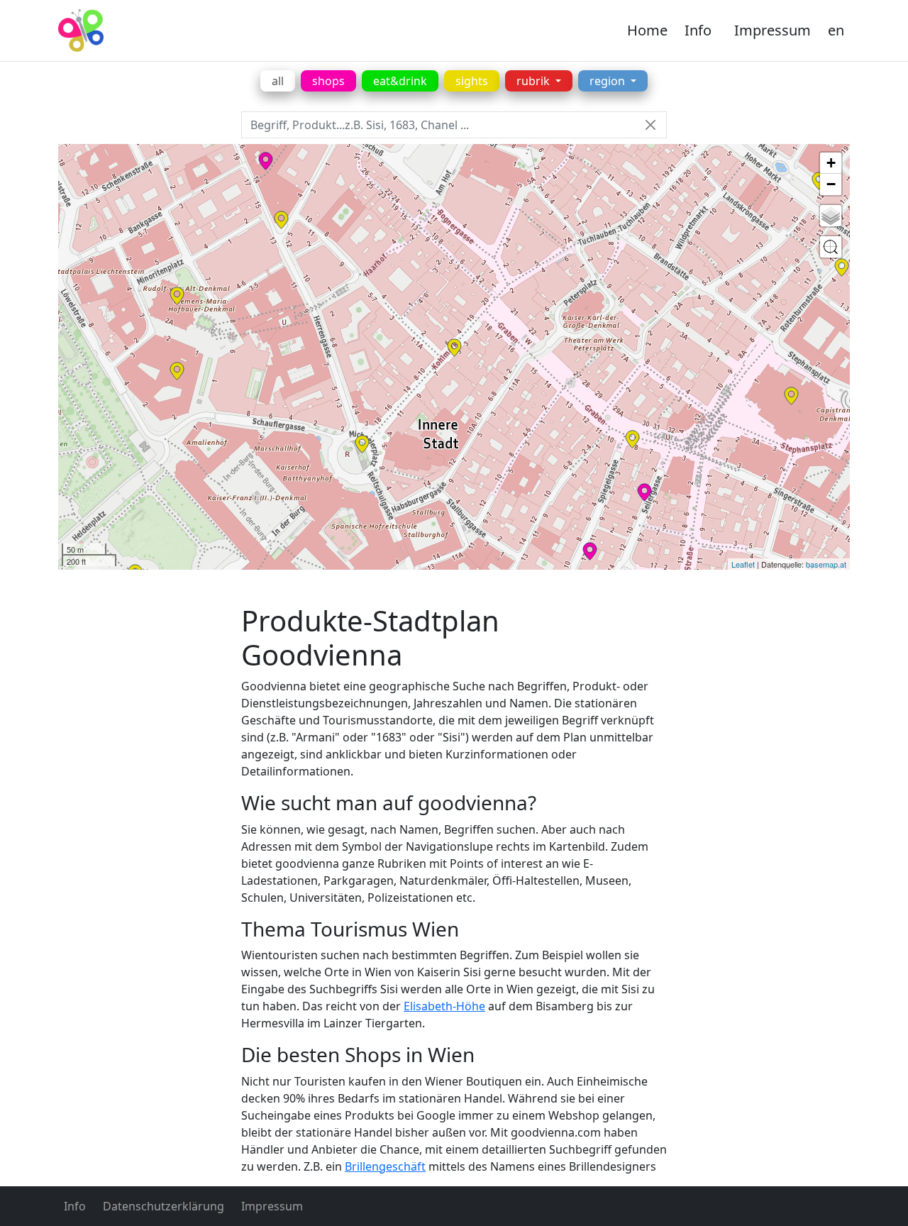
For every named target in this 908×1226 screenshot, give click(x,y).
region (608, 81)
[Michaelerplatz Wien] (362, 444)
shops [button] (328, 81)
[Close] (650, 125)
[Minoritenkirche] (177, 295)
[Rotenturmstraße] (841, 267)
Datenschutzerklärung (163, 1206)
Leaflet (743, 564)
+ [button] (831, 163)
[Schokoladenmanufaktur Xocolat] (265, 161)
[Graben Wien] (632, 439)
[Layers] (830, 215)
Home (647, 30)
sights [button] (471, 81)
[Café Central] (281, 219)
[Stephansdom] (791, 395)
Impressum (772, 30)
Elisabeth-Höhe (444, 1006)
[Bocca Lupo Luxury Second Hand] (590, 551)
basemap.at (826, 564)
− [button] (831, 184)
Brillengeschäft (385, 1166)
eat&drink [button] (400, 81)
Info (698, 30)
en (836, 30)
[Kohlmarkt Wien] (454, 347)
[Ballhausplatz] (177, 371)
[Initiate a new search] (830, 247)
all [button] (278, 81)
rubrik (534, 81)
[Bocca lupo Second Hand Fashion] (644, 492)
